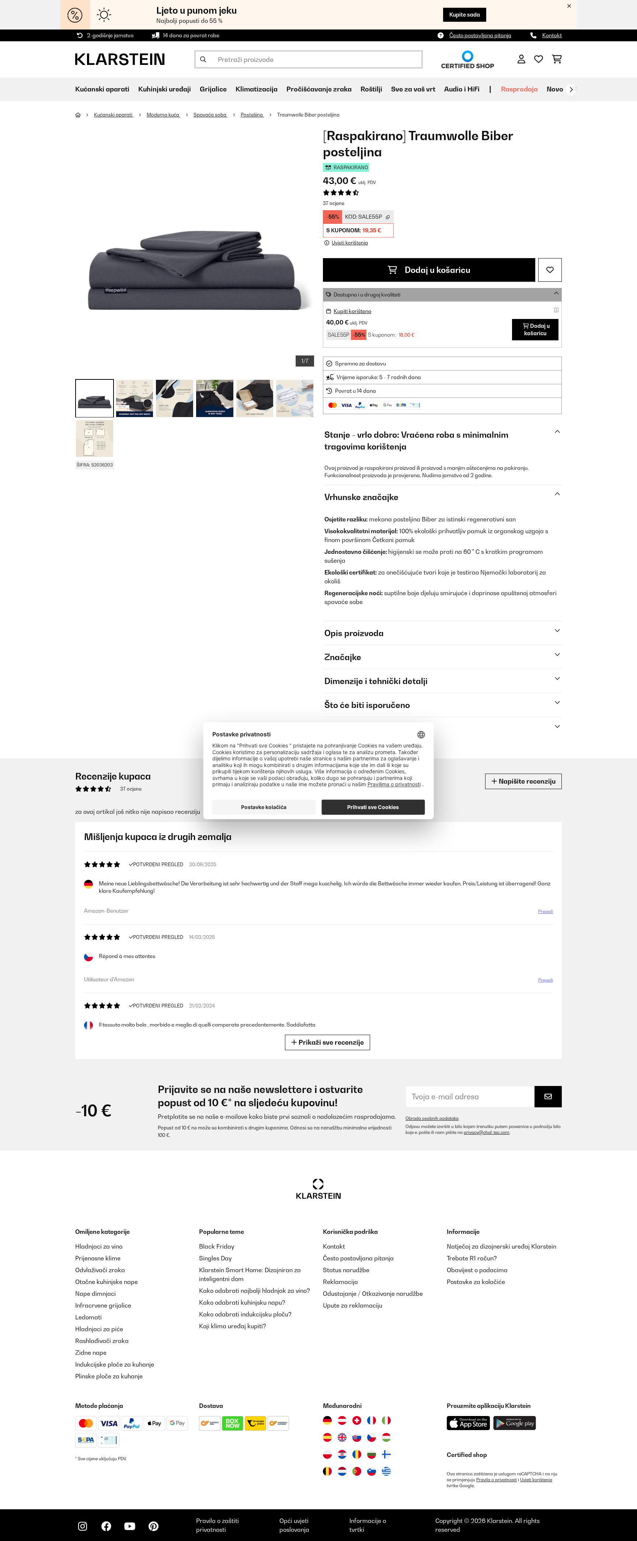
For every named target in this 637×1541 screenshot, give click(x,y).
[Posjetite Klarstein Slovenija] (371, 1471)
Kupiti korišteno (352, 311)
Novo (555, 89)
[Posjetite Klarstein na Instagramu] (82, 1526)
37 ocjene (333, 203)
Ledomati (88, 1317)
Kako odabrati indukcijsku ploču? (245, 1314)
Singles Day (215, 1258)
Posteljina (252, 115)
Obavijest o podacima (477, 1270)
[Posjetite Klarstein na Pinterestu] (153, 1526)
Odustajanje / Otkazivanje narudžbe (373, 1293)
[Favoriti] (538, 59)
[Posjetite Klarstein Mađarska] (386, 1437)
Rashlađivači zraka (102, 1340)
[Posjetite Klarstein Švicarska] (356, 1420)
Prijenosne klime (98, 1258)
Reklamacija (340, 1281)
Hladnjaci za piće (99, 1329)
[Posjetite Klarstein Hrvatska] (342, 1454)
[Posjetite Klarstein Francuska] (371, 1420)
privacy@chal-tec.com (486, 1132)
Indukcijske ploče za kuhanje (114, 1364)
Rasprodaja (519, 89)
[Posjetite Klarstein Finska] (386, 1454)
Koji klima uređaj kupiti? (232, 1326)
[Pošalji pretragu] (203, 59)
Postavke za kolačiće (476, 1281)
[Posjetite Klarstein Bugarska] (371, 1454)
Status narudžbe (346, 1270)
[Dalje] (571, 89)
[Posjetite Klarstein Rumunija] (356, 1454)
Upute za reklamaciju (352, 1305)
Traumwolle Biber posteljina (308, 115)
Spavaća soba (210, 115)
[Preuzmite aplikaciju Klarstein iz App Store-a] (468, 1423)
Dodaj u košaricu (436, 270)
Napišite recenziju (526, 781)
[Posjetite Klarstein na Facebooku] (106, 1526)
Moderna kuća (163, 115)
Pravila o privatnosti (496, 1479)
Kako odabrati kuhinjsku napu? (242, 1302)
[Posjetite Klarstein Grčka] (386, 1471)
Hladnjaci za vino (98, 1246)
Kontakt (552, 35)
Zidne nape (91, 1352)
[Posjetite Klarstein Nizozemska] (342, 1471)
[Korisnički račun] (521, 59)
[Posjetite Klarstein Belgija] (327, 1471)
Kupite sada (464, 14)
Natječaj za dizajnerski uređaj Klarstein (501, 1246)
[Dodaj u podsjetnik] (550, 270)
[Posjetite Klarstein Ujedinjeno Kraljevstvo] (342, 1437)
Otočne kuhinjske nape (106, 1281)
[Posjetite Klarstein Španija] (327, 1437)
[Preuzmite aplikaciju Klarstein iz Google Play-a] (514, 1423)
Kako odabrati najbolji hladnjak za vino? (254, 1290)
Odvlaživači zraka (100, 1270)
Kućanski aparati (113, 115)
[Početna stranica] (84, 115)
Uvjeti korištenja (536, 1479)
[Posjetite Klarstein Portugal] (356, 1471)
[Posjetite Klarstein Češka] (371, 1437)
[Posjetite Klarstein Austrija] (342, 1420)
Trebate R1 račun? (472, 1258)
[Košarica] (557, 59)
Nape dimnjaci (95, 1293)
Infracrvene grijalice (103, 1305)
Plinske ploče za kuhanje (109, 1376)
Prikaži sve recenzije (330, 1042)
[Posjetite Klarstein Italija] (386, 1420)
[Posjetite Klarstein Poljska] (327, 1454)
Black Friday (216, 1246)
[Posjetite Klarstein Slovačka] (356, 1437)
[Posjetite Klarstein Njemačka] (327, 1420)
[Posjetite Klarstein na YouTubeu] (129, 1526)
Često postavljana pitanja (480, 35)
